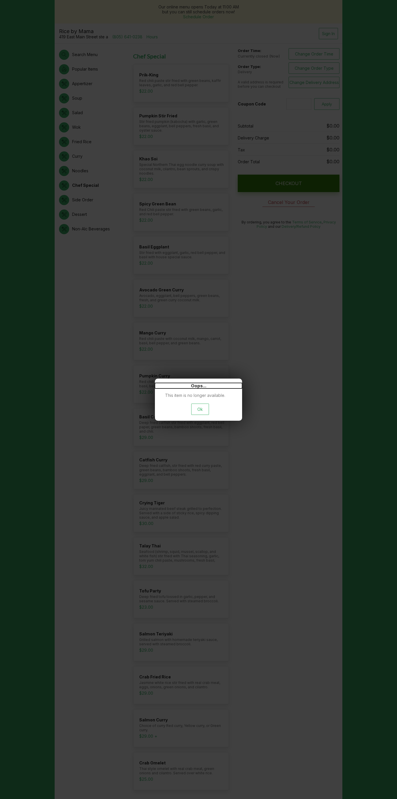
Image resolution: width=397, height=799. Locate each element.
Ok (200, 409)
